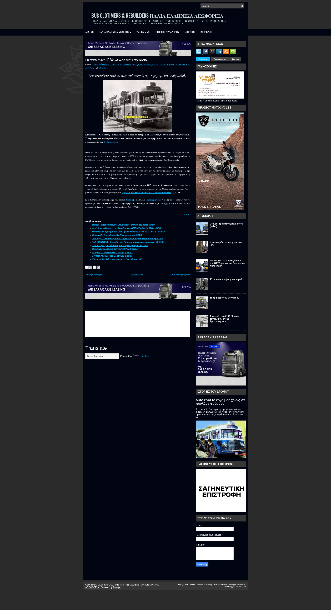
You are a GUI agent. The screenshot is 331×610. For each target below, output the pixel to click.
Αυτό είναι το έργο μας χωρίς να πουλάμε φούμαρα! (220, 401)
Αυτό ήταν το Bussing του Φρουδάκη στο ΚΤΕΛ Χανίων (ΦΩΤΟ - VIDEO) (127, 228)
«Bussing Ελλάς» (154, 199)
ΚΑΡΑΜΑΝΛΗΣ (130, 65)
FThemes (191, 584)
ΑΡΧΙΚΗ (89, 32)
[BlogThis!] (90, 267)
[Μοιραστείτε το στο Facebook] (98, 267)
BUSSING (102, 68)
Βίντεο (235, 59)
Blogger (117, 587)
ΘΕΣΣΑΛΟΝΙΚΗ (114, 65)
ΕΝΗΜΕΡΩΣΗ (206, 32)
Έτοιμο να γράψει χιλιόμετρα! (226, 279)
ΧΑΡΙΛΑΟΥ (90, 68)
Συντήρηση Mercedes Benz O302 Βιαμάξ (112, 256)
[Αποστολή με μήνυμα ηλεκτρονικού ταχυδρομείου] (87, 267)
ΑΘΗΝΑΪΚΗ (99, 65)
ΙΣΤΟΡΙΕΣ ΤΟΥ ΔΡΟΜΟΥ (167, 32)
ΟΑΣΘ (155, 65)
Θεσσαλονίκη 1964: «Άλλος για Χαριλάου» (116, 59)
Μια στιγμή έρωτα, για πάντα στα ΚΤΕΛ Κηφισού (115, 249)
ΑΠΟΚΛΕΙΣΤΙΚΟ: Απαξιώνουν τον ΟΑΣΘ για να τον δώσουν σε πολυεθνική (227, 263)
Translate (144, 356)
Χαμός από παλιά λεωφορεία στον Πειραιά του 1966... (118, 259)
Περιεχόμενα (220, 59)
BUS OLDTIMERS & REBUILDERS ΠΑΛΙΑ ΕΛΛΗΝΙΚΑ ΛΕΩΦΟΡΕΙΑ (157, 15)
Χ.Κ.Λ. (187, 214)
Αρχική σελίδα (137, 275)
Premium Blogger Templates (234, 584)
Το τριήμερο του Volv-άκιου (224, 297)
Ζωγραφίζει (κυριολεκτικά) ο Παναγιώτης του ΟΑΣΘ (117, 235)
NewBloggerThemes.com (235, 586)
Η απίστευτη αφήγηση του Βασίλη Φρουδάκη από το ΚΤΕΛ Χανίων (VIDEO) (128, 232)
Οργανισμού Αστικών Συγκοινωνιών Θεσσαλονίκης (147, 192)
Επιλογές (202, 59)
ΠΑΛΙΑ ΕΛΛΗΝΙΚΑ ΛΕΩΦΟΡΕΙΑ (115, 32)
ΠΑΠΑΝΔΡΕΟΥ (167, 65)
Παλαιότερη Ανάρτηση (181, 275)
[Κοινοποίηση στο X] (94, 267)
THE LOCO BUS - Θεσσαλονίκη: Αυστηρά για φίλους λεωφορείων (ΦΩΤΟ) (128, 242)
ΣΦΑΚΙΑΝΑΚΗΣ (183, 65)
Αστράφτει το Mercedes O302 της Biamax (112, 252)
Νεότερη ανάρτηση (94, 275)
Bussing (129, 199)
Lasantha (217, 584)
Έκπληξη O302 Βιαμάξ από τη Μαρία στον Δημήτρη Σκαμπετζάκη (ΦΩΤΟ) (127, 238)
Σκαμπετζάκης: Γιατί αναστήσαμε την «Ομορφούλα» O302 (120, 245)
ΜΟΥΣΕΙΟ (189, 32)
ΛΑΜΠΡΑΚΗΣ (144, 65)
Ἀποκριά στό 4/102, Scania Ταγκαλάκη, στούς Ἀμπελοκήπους (224, 319)
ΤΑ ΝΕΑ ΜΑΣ (142, 32)
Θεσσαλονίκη (110, 141)
